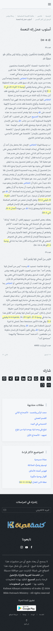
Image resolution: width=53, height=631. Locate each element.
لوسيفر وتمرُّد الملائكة (37, 465)
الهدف (33, 614)
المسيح (35, 116)
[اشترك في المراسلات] (4, 510)
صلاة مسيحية (40, 459)
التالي (6, 354)
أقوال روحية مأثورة (38, 476)
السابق (46, 354)
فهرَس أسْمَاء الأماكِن (38, 471)
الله (39, 112)
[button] (49, 4)
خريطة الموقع (13, 614)
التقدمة (41, 614)
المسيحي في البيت (38, 423)
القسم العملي (40, 418)
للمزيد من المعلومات (20, 584)
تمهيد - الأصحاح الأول (37, 435)
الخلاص (23, 78)
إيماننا (24, 614)
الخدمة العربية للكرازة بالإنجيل (24, 575)
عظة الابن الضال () (33, 482)
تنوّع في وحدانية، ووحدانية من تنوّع (31, 429)
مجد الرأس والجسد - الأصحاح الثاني (31, 412)
